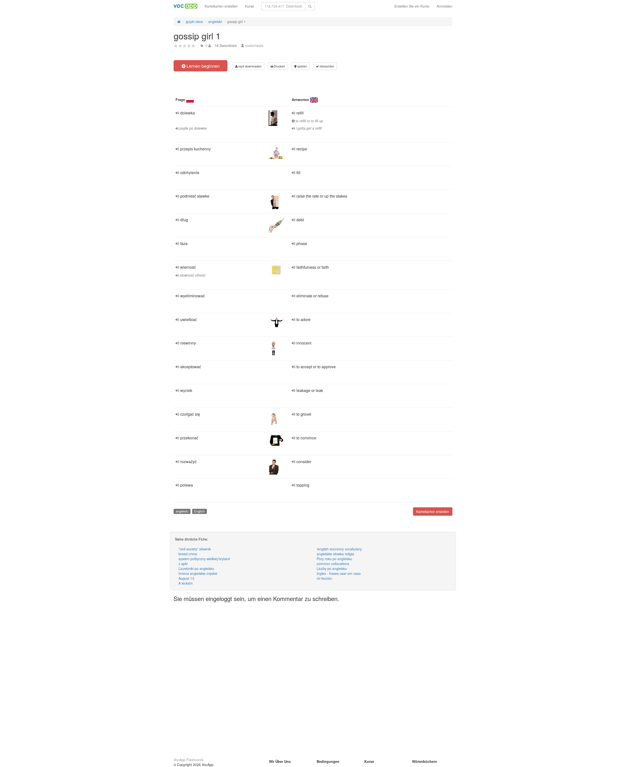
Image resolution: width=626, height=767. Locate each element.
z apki (183, 563)
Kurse (249, 6)
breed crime (188, 553)
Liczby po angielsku (332, 568)
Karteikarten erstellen (221, 6)
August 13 (186, 578)
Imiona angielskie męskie (198, 573)
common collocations (333, 563)
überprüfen (326, 66)
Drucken (279, 66)
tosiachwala (254, 45)
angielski (182, 511)
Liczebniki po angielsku (196, 568)
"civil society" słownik (195, 548)
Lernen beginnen (202, 66)
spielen (302, 66)
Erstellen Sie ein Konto (411, 6)
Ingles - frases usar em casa (339, 573)
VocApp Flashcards (188, 759)
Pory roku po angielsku (334, 558)
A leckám (186, 583)
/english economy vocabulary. (339, 548)
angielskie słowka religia (335, 553)
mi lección (324, 578)
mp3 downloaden (250, 66)
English (199, 511)
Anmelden (444, 6)
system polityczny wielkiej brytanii (204, 558)
